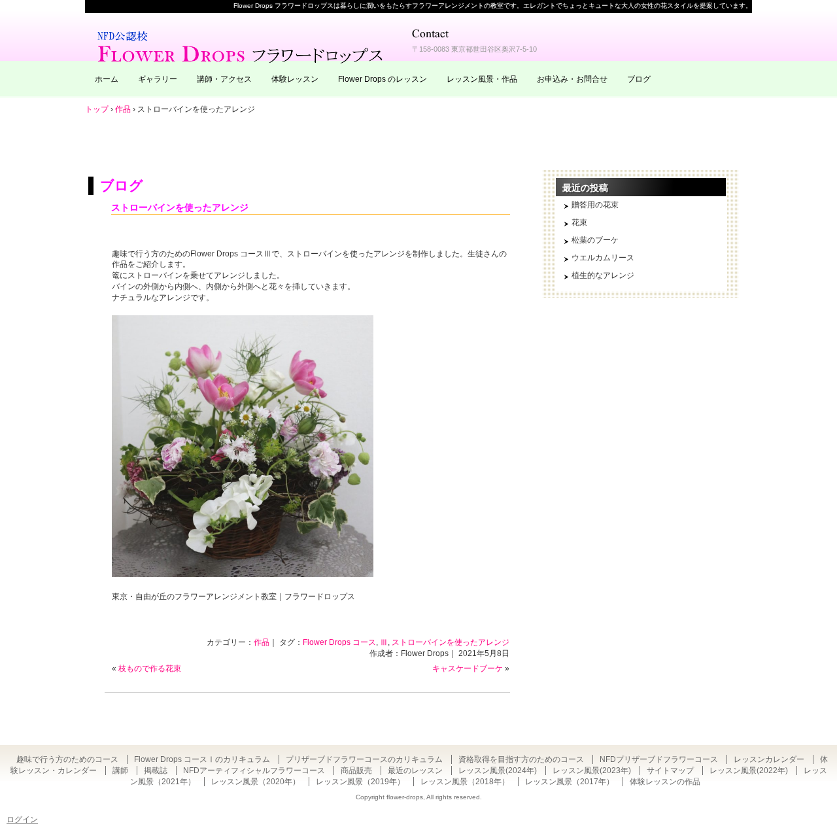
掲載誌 (155, 770)
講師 (120, 770)
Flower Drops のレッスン (382, 79)
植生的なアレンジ (603, 275)
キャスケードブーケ (467, 668)
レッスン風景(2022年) (748, 770)
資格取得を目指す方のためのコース (521, 759)
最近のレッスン (415, 770)
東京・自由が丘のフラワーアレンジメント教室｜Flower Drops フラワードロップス (242, 45)
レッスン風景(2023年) (592, 770)
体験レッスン (294, 79)
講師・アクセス (224, 79)
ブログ (639, 79)
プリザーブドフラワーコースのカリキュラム (364, 759)
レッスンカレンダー (769, 759)
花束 (579, 222)
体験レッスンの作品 (665, 781)
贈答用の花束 (595, 204)
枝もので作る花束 (149, 668)
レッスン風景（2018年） (464, 781)
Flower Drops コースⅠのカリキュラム (202, 759)
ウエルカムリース (603, 257)
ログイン (22, 819)
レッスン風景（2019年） (360, 781)
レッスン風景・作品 (482, 79)
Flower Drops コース (339, 642)
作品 (261, 642)
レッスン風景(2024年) (497, 770)
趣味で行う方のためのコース (67, 759)
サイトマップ (670, 770)
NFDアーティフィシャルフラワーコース (254, 770)
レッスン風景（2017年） (569, 781)
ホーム (106, 79)
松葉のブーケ (595, 240)
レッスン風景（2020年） (255, 781)
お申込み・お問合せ (572, 79)
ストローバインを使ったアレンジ (179, 207)
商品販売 (356, 770)
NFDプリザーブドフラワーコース (659, 759)
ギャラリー (157, 79)
